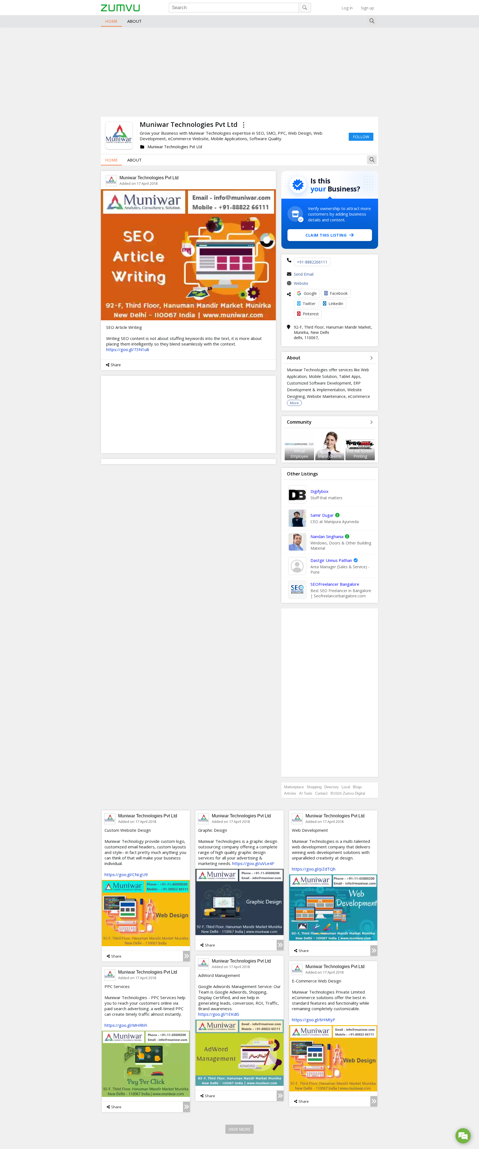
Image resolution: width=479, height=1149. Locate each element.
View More (239, 1129)
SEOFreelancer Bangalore (334, 584)
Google (310, 293)
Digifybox (319, 491)
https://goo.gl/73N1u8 (127, 349)
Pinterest (311, 313)
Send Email (304, 274)
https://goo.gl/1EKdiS (218, 1014)
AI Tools (305, 793)
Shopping (314, 787)
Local (346, 787)
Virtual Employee (299, 453)
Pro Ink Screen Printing (360, 453)
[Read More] (186, 956)
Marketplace (294, 787)
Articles (290, 793)
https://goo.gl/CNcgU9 (126, 874)
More (294, 402)
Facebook (339, 293)
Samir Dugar (322, 515)
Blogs (357, 787)
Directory (331, 787)
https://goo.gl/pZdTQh (313, 869)
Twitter (309, 303)
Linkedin (335, 303)
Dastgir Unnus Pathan (331, 560)
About (134, 21)
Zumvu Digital (354, 793)
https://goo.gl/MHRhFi (126, 1025)
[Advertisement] (239, 71)
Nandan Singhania (326, 536)
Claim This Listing (325, 235)
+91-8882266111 (312, 262)
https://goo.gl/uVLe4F (253, 863)
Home (111, 21)
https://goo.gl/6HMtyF (313, 1019)
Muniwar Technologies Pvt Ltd (149, 177)
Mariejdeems (330, 456)
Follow (361, 136)
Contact (321, 793)
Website (301, 283)
